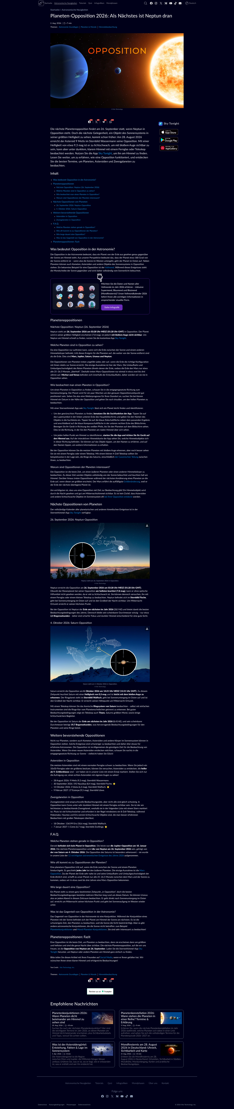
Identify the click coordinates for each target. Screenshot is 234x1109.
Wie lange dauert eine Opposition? (70, 234)
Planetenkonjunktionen (61, 929)
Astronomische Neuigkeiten (75, 10)
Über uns (153, 1083)
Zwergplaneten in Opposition (68, 220)
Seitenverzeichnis (84, 1104)
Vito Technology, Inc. (67, 967)
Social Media (106, 957)
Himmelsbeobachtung (108, 27)
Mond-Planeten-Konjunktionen (92, 929)
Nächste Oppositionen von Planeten (70, 202)
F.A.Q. (56, 224)
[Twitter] (161, 3)
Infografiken (122, 1083)
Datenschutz (42, 1104)
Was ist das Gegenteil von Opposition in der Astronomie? (80, 238)
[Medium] (166, 3)
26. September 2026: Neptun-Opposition (73, 205)
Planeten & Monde (88, 27)
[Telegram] (103, 122)
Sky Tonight (105, 153)
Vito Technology (118, 109)
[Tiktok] (175, 3)
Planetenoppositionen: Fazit (66, 242)
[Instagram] (156, 3)
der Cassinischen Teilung (126, 457)
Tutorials (99, 1083)
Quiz (110, 1083)
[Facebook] (151, 3)
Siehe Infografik (111, 307)
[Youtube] (170, 3)
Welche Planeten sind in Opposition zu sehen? (75, 191)
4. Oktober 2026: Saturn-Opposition (71, 209)
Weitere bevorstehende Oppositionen (71, 213)
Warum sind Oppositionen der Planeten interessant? (78, 198)
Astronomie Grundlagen (69, 27)
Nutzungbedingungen (56, 1104)
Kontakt (165, 1083)
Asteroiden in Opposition (66, 216)
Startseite (55, 10)
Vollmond (109, 267)
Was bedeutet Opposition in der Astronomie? (74, 180)
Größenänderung (132, 482)
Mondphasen (138, 1083)
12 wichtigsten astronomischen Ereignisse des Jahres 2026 (96, 856)
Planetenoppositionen (63, 184)
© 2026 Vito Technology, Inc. (185, 1104)
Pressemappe (71, 1104)
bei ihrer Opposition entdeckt (118, 497)
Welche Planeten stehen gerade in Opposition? (75, 227)
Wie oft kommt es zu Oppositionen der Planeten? (77, 231)
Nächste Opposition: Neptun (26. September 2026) (77, 187)
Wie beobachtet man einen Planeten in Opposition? (77, 194)
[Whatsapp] (110, 122)
